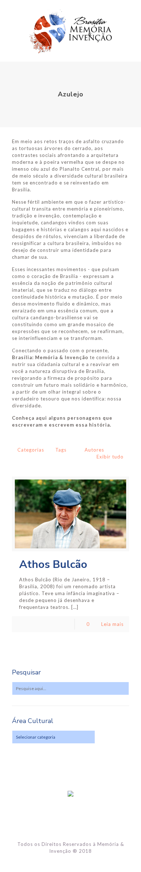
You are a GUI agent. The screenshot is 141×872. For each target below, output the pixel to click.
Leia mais (112, 624)
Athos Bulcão (53, 564)
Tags (61, 450)
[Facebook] (70, 861)
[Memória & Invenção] (70, 31)
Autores (94, 450)
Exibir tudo (110, 457)
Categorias (30, 450)
